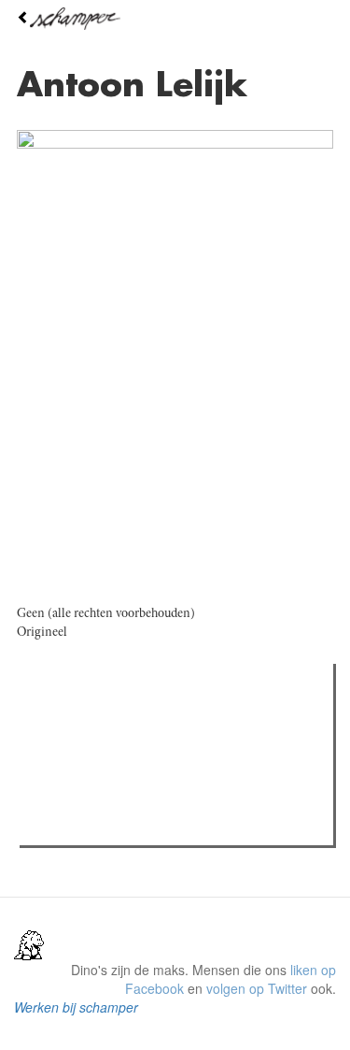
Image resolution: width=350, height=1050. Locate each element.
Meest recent (188, 720)
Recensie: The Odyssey (126, 758)
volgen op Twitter (256, 988)
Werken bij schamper (76, 1007)
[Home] (175, 18)
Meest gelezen (84, 720)
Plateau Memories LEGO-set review (162, 825)
